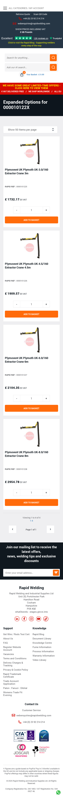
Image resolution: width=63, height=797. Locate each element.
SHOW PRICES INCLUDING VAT (30, 29)
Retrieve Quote (23, 14)
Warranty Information (44, 655)
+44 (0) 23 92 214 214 (33, 18)
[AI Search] (53, 67)
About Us (8, 638)
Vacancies (8, 654)
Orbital (23, 688)
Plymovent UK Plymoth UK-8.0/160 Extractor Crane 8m (26, 454)
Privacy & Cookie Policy (15, 669)
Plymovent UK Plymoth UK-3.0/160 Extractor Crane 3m (26, 171)
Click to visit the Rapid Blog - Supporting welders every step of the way (31, 44)
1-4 (31, 520)
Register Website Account (12, 648)
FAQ (5, 642)
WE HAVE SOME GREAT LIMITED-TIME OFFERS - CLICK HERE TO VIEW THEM (31, 87)
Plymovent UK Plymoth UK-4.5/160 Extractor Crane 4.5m (26, 265)
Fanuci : (15, 688)
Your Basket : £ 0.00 (35, 74)
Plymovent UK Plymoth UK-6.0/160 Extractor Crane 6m (26, 359)
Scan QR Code (40, 14)
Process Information (43, 651)
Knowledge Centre (42, 642)
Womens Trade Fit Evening (12, 694)
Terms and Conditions (14, 658)
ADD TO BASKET (31, 219)
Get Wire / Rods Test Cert (16, 634)
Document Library (42, 638)
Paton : (7, 688)
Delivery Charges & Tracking (13, 664)
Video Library (39, 659)
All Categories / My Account (26, 8)
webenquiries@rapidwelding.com (34, 23)
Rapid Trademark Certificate (12, 675)
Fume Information (42, 647)
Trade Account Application (11, 682)
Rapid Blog (38, 634)
